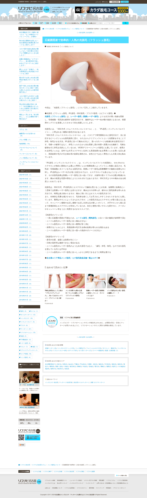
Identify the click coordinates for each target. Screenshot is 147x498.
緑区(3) (120, 364)
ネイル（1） (35, 311)
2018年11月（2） (25, 235)
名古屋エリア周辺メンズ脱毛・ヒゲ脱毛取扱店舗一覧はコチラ (72, 258)
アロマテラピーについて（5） (28, 148)
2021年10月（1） (25, 179)
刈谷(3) (85, 366)
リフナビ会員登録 (69, 488)
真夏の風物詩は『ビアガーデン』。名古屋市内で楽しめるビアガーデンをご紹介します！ (29, 62)
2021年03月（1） (25, 203)
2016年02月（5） (25, 279)
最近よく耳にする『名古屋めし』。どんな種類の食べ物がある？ (29, 116)
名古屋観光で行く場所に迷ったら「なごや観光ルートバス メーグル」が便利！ (29, 34)
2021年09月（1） (25, 183)
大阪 (35, 23)
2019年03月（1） (25, 231)
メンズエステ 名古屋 (51, 382)
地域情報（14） (25, 143)
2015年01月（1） (25, 287)
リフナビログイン (82, 488)
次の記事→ (89, 32)
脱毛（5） (24, 311)
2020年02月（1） (25, 227)
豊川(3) (97, 366)
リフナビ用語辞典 (122, 480)
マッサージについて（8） (28, 154)
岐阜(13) (53, 369)
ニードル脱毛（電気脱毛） (87, 217)
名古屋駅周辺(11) (50, 364)
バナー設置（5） (26, 343)
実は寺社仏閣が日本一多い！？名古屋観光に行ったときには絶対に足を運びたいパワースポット (29, 107)
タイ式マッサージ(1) (85, 350)
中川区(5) (107, 364)
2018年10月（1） (25, 239)
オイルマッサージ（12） (28, 315)
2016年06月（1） (25, 263)
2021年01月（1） (25, 211)
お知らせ (47, 488)
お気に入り (92, 23)
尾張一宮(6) (59, 366)
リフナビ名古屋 (69, 471)
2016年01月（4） (25, 283)
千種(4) (76, 364)
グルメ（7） (25, 347)
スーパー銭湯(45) (98, 350)
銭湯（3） (24, 336)
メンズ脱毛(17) (80, 348)
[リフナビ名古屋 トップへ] (34, 9)
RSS (22, 445)
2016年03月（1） (25, 275)
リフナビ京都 (58, 471)
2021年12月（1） (25, 174)
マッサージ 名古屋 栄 (65, 382)
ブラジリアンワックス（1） (29, 350)
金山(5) (70, 364)
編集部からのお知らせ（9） (27, 134)
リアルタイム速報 (50, 480)
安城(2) (91, 366)
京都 (47, 23)
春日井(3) (73, 366)
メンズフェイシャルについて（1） (29, 163)
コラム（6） (23, 129)
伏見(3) (65, 364)
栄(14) (59, 364)
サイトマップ (100, 488)
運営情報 (91, 488)
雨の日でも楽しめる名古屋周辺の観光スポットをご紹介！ (29, 79)
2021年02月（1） (25, 207)
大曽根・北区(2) (92, 364)
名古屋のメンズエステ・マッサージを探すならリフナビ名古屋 (74, 495)
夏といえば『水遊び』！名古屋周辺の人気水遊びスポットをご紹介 (29, 71)
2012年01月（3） (25, 299)
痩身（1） (35, 347)
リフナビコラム (110, 480)
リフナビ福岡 (90, 471)
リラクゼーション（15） (28, 332)
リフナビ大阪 (37, 471)
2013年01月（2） (25, 295)
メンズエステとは (50, 483)
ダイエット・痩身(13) (109, 348)
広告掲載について (57, 488)
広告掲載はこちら (110, 483)
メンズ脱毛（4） (26, 357)
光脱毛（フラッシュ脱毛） (56, 116)
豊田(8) (52, 366)
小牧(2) (66, 366)
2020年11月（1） (25, 219)
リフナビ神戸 (47, 471)
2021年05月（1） (25, 195)
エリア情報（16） (26, 354)
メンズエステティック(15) (66, 348)
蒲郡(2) (108, 366)
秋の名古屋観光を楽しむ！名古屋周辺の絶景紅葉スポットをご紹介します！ (29, 42)
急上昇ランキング (62, 483)
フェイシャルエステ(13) (93, 348)
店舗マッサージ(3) (51, 348)
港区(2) (114, 364)
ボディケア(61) (73, 350)
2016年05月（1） (25, 267)
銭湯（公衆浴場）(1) (111, 350)
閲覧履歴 (84, 23)
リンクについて (90, 483)
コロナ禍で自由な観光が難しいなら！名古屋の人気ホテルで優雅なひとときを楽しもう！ (29, 52)
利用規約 (108, 488)
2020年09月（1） (25, 223)
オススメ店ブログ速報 (90, 480)
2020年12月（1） (25, 215)
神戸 (41, 23)
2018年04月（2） (25, 251)
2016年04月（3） (25, 271)
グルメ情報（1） (25, 139)
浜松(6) (67, 369)
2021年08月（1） (25, 187)
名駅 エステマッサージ (98, 382)
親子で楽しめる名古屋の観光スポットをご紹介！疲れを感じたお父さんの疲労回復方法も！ (29, 89)
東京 (60, 23)
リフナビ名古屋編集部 (72, 317)
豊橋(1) (103, 366)
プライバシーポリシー (119, 488)
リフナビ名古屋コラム (73, 23)
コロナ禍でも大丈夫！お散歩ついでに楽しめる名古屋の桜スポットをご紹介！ (29, 98)
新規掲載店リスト (62, 480)
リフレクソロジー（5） (28, 322)
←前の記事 (81, 32)
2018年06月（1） (25, 247)
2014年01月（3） (25, 291)
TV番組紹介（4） (26, 339)
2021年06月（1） (25, 191)
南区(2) (101, 364)
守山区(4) (83, 364)
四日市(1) (60, 369)
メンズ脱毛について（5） (28, 158)
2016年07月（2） (25, 259)
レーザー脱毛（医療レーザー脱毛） (85, 116)
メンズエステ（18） (27, 318)
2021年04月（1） (25, 199)
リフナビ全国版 (24, 471)
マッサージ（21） (26, 329)
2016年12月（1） (25, 255)
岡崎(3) (79, 366)
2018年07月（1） (25, 243)
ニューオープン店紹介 (75, 480)
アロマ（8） (25, 325)
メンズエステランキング (76, 483)
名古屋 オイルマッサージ (81, 382)
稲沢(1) (114, 366)
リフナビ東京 (80, 471)
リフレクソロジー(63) (60, 350)
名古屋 (54, 23)
